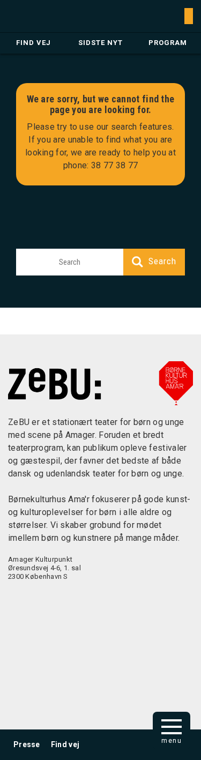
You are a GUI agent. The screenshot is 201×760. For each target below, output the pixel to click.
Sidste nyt (100, 43)
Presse (26, 744)
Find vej (33, 43)
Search (162, 261)
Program (167, 43)
